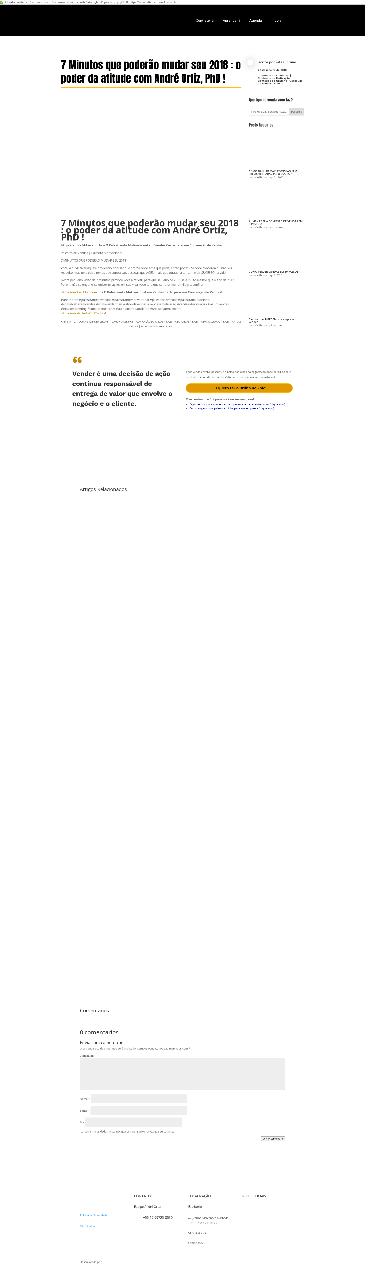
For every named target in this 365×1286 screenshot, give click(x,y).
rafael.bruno (286, 62)
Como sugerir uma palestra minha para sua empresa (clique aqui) (232, 408)
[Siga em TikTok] (260, 1208)
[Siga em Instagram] (245, 1208)
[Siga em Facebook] (253, 1208)
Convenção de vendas (149, 321)
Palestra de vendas (177, 321)
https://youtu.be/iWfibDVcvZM (83, 313)
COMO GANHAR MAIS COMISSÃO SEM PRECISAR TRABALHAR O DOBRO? (273, 172)
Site (82, 1122)
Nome (85, 1099)
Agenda (255, 20)
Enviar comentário (273, 1138)
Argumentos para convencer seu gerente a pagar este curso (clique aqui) (237, 404)
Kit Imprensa (87, 1225)
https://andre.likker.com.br (81, 292)
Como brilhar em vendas (93, 321)
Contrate (203, 20)
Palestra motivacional (206, 321)
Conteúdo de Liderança (273, 75)
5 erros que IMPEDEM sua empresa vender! (271, 320)
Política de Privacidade (93, 1215)
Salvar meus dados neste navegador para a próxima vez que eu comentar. (130, 1131)
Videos (278, 83)
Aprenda (229, 20)
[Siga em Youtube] (268, 1208)
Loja (278, 20)
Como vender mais (122, 321)
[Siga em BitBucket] (276, 1208)
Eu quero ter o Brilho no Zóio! (239, 388)
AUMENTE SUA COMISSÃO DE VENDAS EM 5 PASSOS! (276, 222)
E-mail (85, 1110)
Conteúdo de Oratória (272, 80)
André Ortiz (68, 321)
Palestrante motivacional (157, 326)
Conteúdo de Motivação (274, 78)
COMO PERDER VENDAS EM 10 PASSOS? (274, 271)
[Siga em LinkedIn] (245, 1216)
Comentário (88, 1055)
